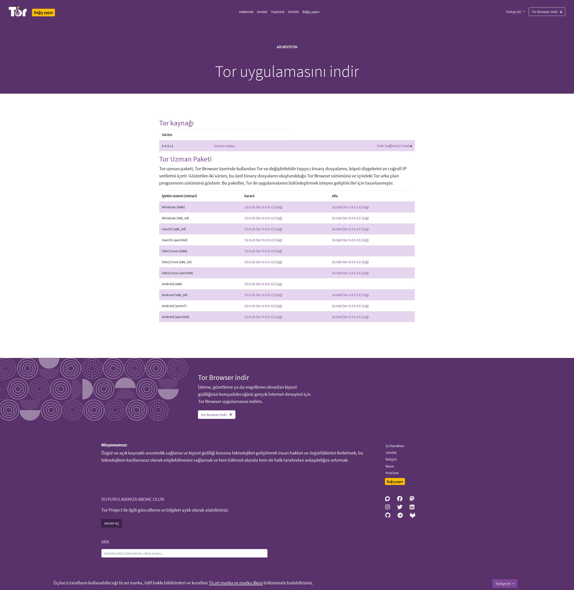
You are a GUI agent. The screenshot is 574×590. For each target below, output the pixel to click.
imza (404, 145)
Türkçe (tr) (514, 11)
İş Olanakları (395, 446)
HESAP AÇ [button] (111, 523)
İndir (380, 145)
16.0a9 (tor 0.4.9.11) (346, 207)
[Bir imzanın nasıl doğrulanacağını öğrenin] (411, 145)
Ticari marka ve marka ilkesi (236, 583)
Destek (262, 11)
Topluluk (277, 11)
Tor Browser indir (545, 11)
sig (279, 207)
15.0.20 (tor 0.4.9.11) (259, 207)
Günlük (293, 11)
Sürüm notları (224, 146)
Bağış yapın (311, 11)
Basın (390, 466)
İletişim (391, 459)
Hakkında (246, 11)
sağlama (392, 145)
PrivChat (392, 473)
